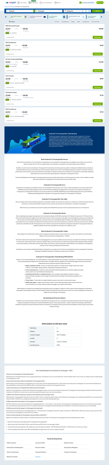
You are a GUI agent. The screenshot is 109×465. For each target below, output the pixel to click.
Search (98, 11)
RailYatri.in (17, 392)
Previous (5, 17)
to (11, 443)
